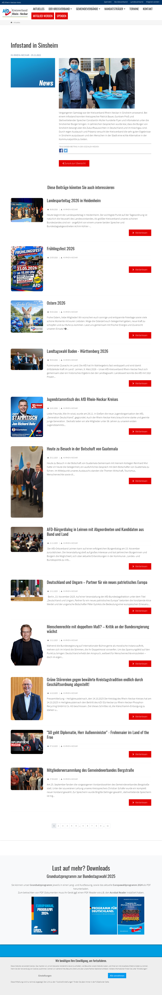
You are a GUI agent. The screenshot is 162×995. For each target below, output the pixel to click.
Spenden (61, 16)
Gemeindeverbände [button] (87, 9)
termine (134, 9)
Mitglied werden (43, 16)
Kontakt (148, 9)
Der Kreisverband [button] (59, 9)
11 (108, 826)
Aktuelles (38, 9)
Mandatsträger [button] (113, 9)
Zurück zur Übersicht (74, 163)
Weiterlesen (140, 232)
